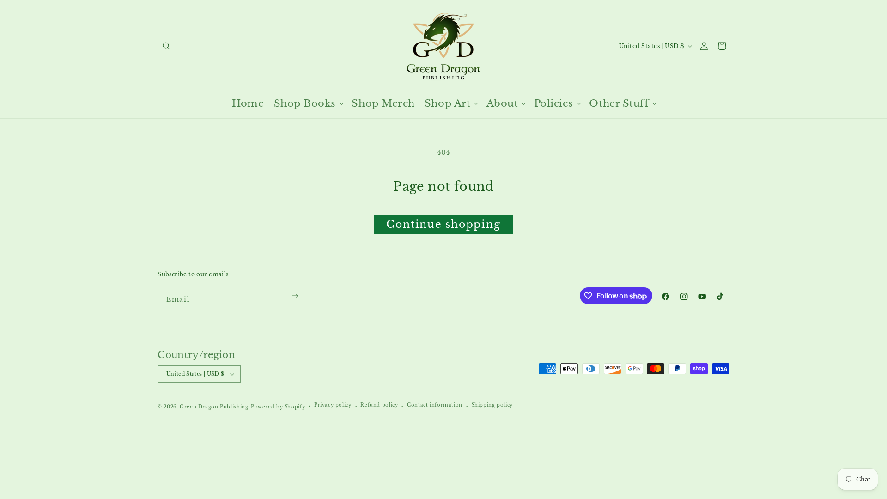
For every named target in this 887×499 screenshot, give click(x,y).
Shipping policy (492, 405)
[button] (167, 46)
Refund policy (379, 405)
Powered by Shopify (278, 407)
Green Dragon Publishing (214, 407)
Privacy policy (333, 405)
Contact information (434, 405)
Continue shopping (443, 224)
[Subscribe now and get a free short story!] (295, 295)
